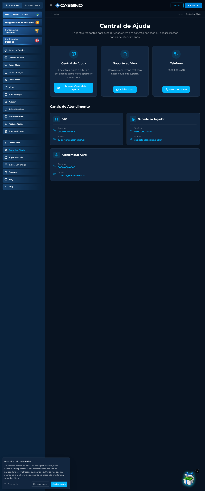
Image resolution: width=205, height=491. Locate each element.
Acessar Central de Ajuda (75, 88)
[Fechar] (197, 471)
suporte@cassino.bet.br (71, 139)
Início (180, 14)
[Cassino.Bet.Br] (69, 5)
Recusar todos (40, 484)
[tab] (12, 5)
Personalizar (13, 484)
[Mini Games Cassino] (189, 479)
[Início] (51, 5)
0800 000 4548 (178, 89)
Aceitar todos (59, 484)
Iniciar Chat (127, 89)
